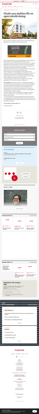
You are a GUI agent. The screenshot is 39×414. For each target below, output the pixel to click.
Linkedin (19, 356)
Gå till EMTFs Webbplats (32, 304)
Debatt (6, 6)
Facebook (16, 356)
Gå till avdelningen (32, 215)
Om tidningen (18, 353)
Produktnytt (15, 6)
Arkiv (22, 6)
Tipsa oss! (23, 353)
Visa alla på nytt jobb (19, 208)
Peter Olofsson (19, 382)
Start (3, 6)
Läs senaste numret (25, 173)
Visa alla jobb (19, 163)
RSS (23, 356)
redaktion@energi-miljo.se (19, 389)
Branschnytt (10, 6)
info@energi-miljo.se (19, 369)
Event (19, 6)
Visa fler (19, 323)
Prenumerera (26, 176)
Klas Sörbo (19, 385)
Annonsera (13, 353)
